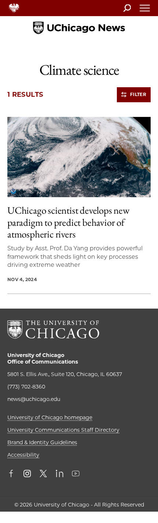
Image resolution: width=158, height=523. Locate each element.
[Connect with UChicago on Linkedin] (59, 474)
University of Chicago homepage (49, 417)
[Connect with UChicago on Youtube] (75, 474)
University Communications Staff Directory (63, 430)
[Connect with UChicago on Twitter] (43, 474)
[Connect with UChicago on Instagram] (27, 474)
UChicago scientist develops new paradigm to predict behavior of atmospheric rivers (68, 222)
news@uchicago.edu (33, 399)
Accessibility (23, 455)
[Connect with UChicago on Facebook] (12, 474)
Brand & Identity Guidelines (42, 442)
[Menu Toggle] (145, 10)
